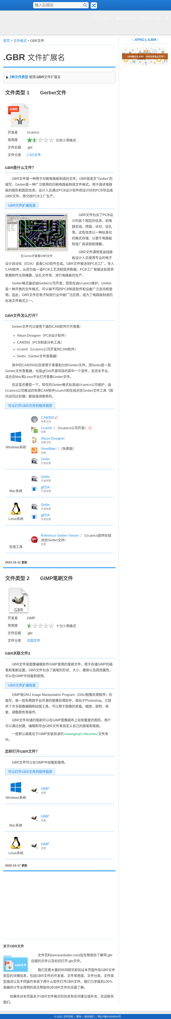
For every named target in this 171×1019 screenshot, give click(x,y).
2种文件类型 (19, 77)
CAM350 (47, 417)
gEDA (45, 487)
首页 (6, 41)
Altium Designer (53, 438)
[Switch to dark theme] (167, 19)
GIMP (45, 788)
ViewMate (48, 448)
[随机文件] (94, 5)
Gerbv (45, 459)
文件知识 (128, 18)
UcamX (46, 428)
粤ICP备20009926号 (109, 1016)
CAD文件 (34, 155)
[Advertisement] (85, 22)
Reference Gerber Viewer (60, 535)
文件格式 (103, 18)
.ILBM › (152, 39)
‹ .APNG (138, 39)
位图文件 (33, 640)
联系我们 (89, 1016)
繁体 (78, 1016)
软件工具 (153, 18)
